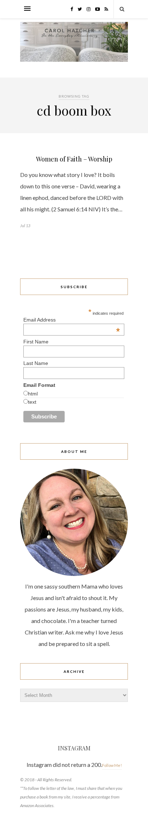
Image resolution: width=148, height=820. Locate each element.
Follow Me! (112, 765)
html (33, 394)
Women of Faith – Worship (74, 159)
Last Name (35, 363)
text (32, 402)
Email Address (71, 320)
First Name (35, 342)
